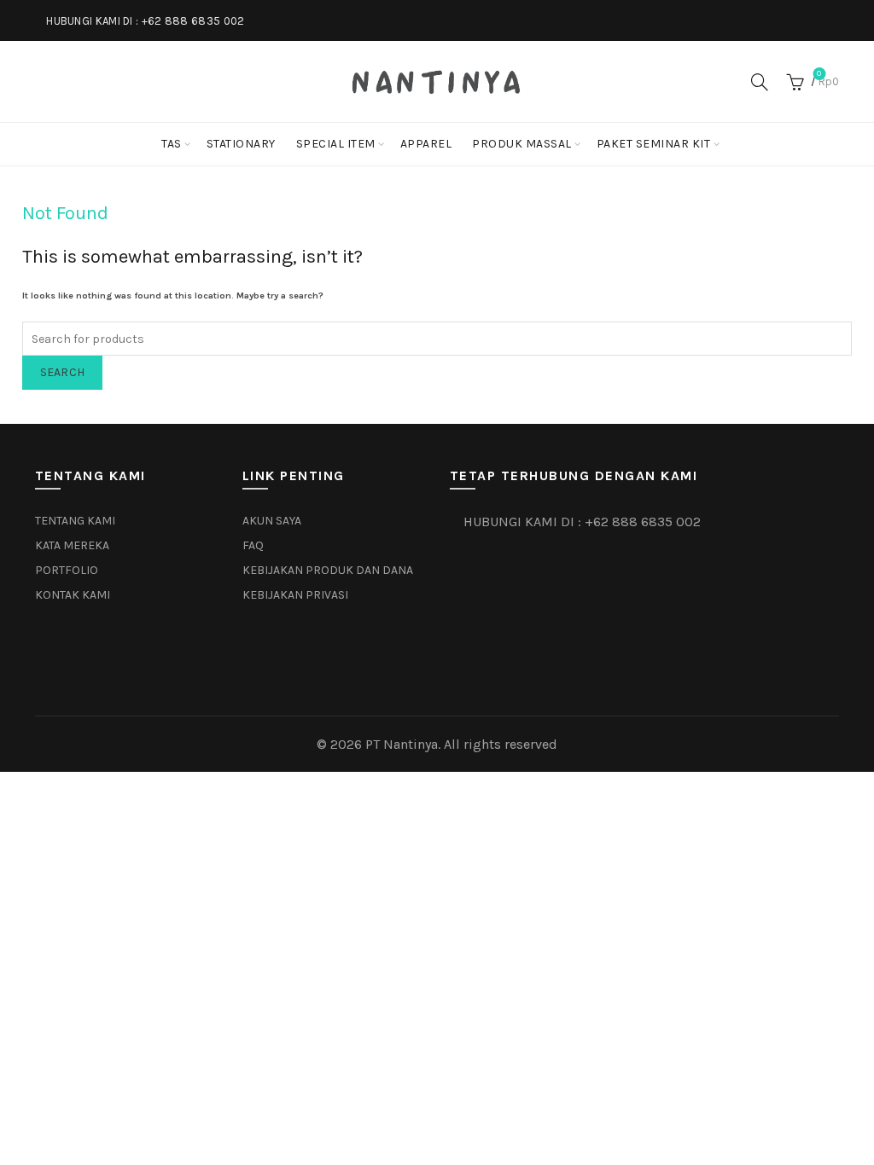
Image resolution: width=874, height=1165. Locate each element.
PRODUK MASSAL (522, 143)
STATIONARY (241, 143)
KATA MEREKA (72, 545)
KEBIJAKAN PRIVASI (295, 595)
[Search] (759, 82)
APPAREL (426, 143)
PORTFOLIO (66, 570)
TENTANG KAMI (75, 520)
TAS (171, 143)
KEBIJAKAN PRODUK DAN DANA (327, 570)
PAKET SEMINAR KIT (654, 143)
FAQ (253, 545)
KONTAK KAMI (72, 595)
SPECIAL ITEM (336, 143)
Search (62, 372)
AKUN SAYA (271, 520)
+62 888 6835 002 (193, 20)
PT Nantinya (401, 744)
